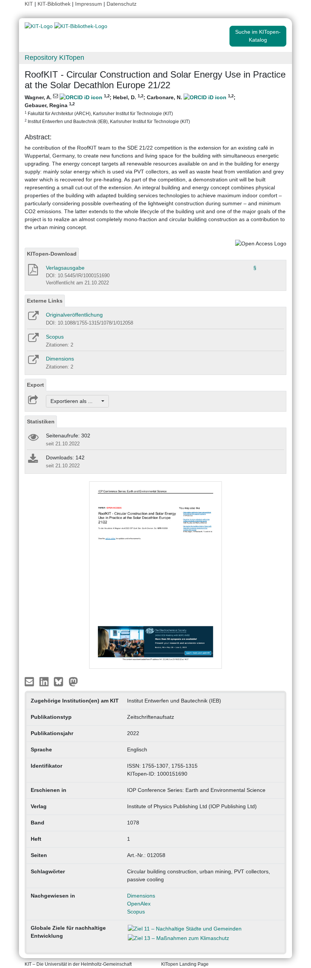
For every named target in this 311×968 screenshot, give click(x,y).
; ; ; (130, 109)
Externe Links (45, 301)
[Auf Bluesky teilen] (60, 681)
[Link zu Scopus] (33, 340)
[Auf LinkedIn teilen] (45, 681)
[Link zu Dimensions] (33, 362)
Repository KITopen (54, 57)
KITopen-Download (52, 254)
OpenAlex (139, 904)
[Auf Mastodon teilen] (73, 681)
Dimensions (60, 359)
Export (35, 385)
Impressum (88, 4)
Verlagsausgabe (65, 268)
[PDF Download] (32, 272)
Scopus (55, 337)
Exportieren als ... (75, 401)
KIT (29, 4)
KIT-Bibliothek (55, 4)
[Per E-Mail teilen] (30, 681)
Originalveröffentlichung (74, 315)
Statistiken (41, 421)
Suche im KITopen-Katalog (258, 36)
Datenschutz (122, 4)
